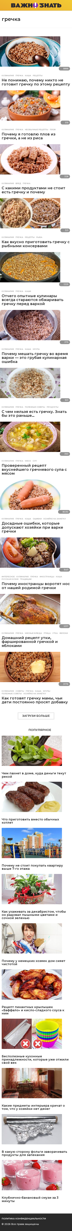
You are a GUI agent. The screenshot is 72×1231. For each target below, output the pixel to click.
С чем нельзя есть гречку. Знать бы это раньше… (34, 413)
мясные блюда (33, 633)
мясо (28, 461)
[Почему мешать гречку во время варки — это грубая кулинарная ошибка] (36, 328)
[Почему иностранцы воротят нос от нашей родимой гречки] (36, 555)
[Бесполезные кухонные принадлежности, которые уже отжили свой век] (36, 1036)
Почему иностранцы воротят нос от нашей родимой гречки (36, 586)
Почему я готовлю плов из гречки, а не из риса (28, 136)
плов (53, 130)
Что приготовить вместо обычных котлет (30, 821)
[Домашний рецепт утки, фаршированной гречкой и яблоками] (36, 612)
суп (35, 461)
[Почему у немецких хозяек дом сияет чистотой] (36, 940)
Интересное (8, 577)
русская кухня (10, 579)
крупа (36, 349)
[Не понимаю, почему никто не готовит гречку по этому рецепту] (36, 54)
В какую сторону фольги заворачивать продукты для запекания (34, 1153)
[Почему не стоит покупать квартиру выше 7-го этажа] (36, 845)
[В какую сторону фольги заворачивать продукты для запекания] (36, 1131)
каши (28, 291)
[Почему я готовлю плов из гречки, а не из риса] (36, 108)
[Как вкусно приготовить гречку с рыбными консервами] (36, 216)
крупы (46, 691)
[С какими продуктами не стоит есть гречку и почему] (36, 162)
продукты (52, 407)
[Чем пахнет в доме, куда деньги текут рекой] (36, 753)
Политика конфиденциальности (24, 1218)
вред (18, 183)
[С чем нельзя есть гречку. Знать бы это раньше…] (36, 386)
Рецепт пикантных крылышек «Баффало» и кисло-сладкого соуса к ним (33, 1010)
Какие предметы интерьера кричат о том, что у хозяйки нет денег (33, 1107)
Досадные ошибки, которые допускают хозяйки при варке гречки (32, 527)
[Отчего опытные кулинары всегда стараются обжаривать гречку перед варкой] (36, 270)
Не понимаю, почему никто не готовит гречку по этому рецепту (36, 82)
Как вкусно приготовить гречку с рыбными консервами (36, 244)
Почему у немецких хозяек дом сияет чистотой (33, 962)
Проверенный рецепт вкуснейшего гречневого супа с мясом (34, 469)
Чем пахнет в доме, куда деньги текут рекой (34, 775)
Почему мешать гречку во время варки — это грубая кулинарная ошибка (35, 357)
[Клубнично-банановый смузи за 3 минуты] (36, 1177)
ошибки (37, 519)
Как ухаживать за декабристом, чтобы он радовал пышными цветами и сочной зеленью (34, 915)
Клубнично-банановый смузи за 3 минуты (30, 1199)
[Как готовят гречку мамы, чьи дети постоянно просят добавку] (36, 670)
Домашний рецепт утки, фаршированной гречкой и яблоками (30, 642)
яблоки (63, 633)
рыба (39, 237)
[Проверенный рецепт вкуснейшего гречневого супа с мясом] (36, 440)
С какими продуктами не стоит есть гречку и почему (33, 190)
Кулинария (8, 76)
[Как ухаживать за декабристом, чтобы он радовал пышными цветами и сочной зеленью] (36, 891)
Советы (20, 691)
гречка (19, 76)
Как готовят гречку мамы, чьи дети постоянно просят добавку (35, 700)
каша (28, 76)
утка (55, 633)
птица (47, 633)
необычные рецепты (36, 130)
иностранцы (47, 577)
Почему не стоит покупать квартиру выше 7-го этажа (32, 867)
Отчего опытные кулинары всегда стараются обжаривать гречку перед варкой (32, 300)
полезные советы (35, 407)
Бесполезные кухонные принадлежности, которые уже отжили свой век (35, 1060)
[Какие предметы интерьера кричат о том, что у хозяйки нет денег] (36, 1085)
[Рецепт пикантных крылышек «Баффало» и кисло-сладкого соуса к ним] (36, 986)
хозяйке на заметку (54, 519)
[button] (4, 5)
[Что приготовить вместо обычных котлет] (36, 799)
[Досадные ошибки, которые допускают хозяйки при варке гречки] (36, 498)
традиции (25, 579)
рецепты (38, 76)
